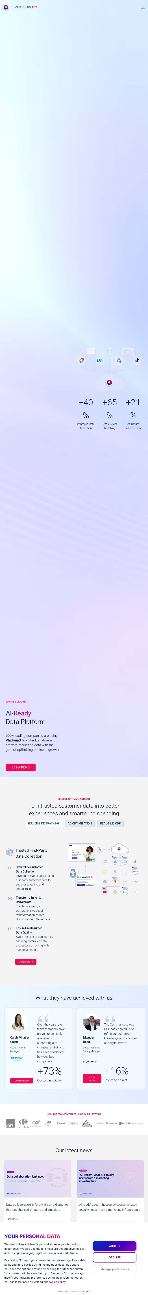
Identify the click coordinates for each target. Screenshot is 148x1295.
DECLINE (115, 1257)
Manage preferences (115, 1269)
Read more (14, 1219)
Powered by (74, 1291)
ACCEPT (114, 1246)
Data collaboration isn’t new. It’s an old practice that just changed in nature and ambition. (37, 1207)
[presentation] (37, 1179)
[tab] (43, 823)
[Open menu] (142, 7)
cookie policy (57, 1282)
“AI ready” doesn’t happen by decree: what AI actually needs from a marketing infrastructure (109, 1207)
